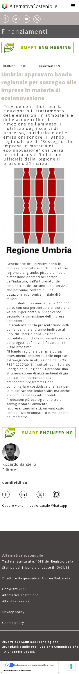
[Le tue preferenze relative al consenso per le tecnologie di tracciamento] (71, 666)
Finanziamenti (25, 31)
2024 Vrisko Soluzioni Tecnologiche (30, 642)
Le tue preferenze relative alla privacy (34, 665)
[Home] (30, 6)
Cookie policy (13, 623)
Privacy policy (13, 612)
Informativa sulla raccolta (17, 670)
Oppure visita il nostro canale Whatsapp (34, 505)
